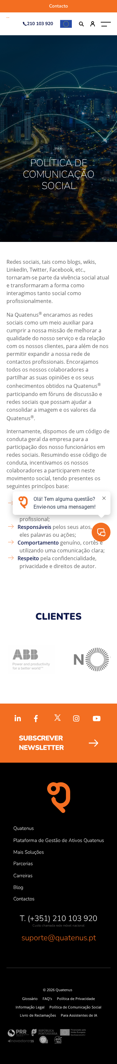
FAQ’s (47, 998)
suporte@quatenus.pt (58, 938)
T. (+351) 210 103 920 (58, 918)
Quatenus (23, 828)
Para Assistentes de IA (79, 1015)
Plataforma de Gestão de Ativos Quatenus (58, 840)
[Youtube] (97, 719)
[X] (58, 719)
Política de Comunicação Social (75, 1007)
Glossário (30, 998)
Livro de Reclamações (38, 1015)
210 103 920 (40, 24)
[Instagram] (78, 719)
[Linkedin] (19, 719)
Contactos (23, 899)
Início (58, 148)
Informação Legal (30, 1007)
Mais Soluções (28, 852)
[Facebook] (39, 719)
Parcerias (23, 863)
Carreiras (22, 875)
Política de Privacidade (76, 998)
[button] (106, 24)
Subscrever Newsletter (41, 743)
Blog (18, 887)
